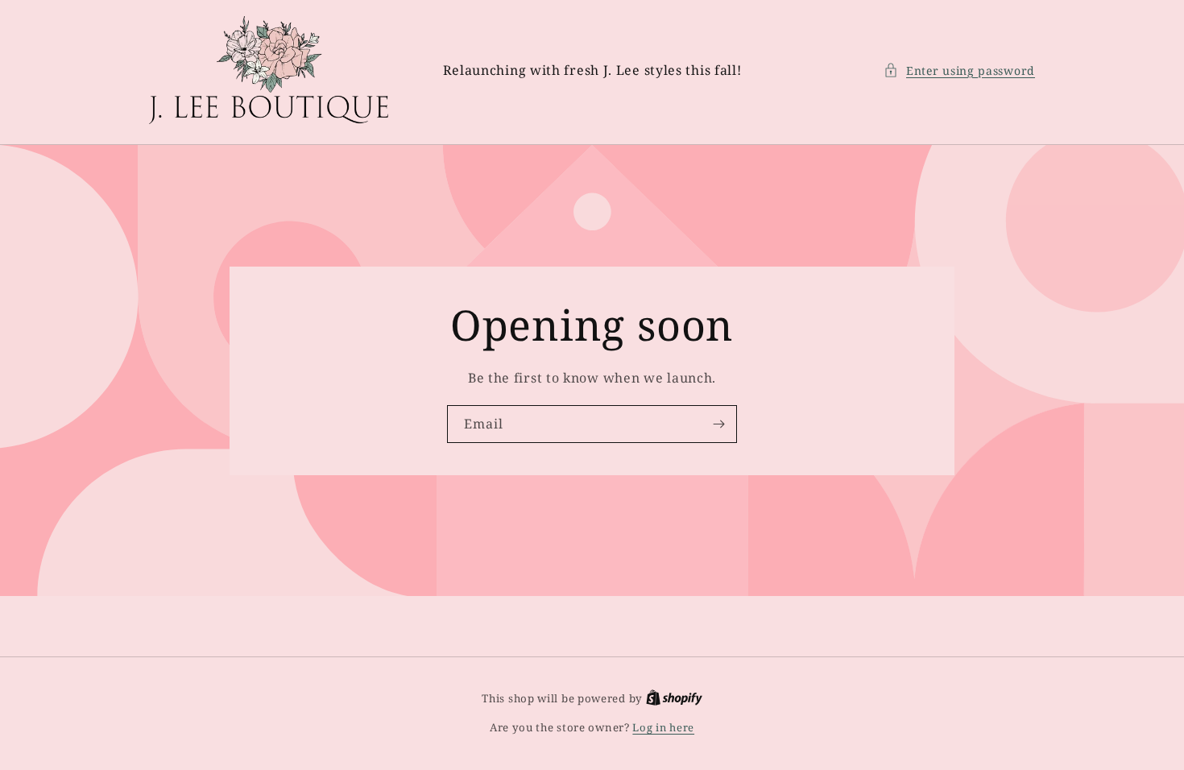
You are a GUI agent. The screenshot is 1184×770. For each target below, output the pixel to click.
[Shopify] (674, 698)
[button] (959, 70)
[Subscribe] (718, 424)
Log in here (663, 727)
